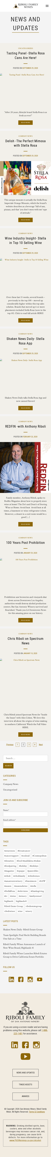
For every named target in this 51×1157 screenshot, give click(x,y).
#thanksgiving (37, 891)
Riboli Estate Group (13, 906)
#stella (33, 886)
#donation (9, 860)
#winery (23, 896)
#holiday (23, 865)
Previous (9, 744)
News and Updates (25, 1072)
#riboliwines (34, 875)
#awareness (9, 850)
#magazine (9, 870)
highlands (8, 901)
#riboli (7, 875)
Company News (25, 136)
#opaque (21, 870)
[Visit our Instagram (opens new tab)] (30, 980)
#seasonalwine (20, 886)
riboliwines (9, 911)
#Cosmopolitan (39, 855)
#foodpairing (10, 865)
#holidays (34, 865)
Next (41, 744)
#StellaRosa (9, 891)
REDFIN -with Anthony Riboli (25, 426)
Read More (25, 122)
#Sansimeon (30, 881)
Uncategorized (25, 48)
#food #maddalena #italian (29, 860)
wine (20, 911)
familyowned (35, 896)
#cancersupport (11, 855)
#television (23, 891)
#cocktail (25, 855)
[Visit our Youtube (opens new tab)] (39, 980)
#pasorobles (32, 870)
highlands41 (21, 901)
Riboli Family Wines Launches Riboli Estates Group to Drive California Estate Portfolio (25, 955)
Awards (25, 1096)
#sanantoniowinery (13, 881)
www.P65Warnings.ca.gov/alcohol (25, 1140)
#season (7, 886)
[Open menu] (47, 6)
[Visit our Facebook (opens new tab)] (21, 980)
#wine (13, 896)
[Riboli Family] (25, 6)
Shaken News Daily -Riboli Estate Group (22, 929)
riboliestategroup (34, 906)
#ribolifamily (19, 875)
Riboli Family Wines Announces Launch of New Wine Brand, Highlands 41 (24, 946)
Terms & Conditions (37, 1112)
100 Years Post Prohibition (25, 543)
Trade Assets (25, 1084)
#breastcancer (24, 850)
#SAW (42, 881)
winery (28, 911)
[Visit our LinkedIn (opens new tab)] (11, 980)
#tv (5, 896)
